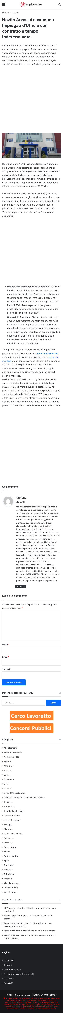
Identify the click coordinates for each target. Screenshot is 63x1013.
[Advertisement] (31, 101)
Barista (7, 775)
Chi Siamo (8, 960)
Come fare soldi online (14, 793)
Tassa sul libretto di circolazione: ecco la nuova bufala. (30, 931)
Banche (7, 770)
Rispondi (21, 586)
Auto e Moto (10, 766)
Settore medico (11, 856)
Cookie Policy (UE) (12, 969)
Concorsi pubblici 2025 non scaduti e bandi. (24, 797)
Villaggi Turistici (11, 888)
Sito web (6, 669)
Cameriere (9, 779)
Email (5, 657)
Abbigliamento (10, 748)
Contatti (8, 965)
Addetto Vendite (11, 757)
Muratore (8, 829)
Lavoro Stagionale (12, 820)
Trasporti (16, 12)
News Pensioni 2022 (13, 833)
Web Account (10, 892)
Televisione (9, 874)
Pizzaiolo (8, 842)
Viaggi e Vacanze (12, 883)
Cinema (7, 788)
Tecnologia (9, 865)
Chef (6, 784)
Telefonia (8, 869)
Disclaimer (9, 978)
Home (7, 12)
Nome (5, 644)
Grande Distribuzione (14, 811)
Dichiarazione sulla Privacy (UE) (19, 974)
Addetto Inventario (13, 752)
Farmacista (9, 806)
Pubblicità (8, 983)
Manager (8, 824)
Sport (6, 860)
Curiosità (8, 802)
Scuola (7, 851)
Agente (7, 761)
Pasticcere (9, 838)
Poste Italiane (10, 847)
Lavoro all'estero (12, 815)
